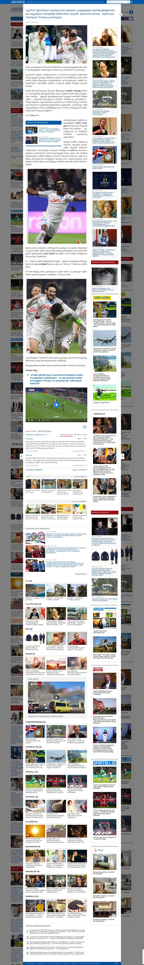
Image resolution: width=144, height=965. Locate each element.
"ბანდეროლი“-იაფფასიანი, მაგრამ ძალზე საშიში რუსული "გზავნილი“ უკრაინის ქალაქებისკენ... (104, 350)
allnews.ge (32, 822)
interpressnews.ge (36, 722)
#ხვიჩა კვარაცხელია (44, 431)
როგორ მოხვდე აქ (80, 476)
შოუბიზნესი (77, 2)
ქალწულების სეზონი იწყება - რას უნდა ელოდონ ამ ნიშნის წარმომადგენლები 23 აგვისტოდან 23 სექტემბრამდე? (105, 223)
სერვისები (57, 963)
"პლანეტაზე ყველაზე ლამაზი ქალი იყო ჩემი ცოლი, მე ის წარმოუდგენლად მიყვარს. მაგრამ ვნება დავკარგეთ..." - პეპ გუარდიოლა (56, 948)
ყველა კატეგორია (95, 2)
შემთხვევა (85, 2)
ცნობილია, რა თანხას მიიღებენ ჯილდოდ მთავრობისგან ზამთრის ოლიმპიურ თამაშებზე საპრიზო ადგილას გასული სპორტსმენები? (66, 535)
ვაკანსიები (74, 963)
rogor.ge (30, 654)
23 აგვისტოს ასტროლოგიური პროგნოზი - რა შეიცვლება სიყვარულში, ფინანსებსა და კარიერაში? (103, 195)
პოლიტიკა (36, 2)
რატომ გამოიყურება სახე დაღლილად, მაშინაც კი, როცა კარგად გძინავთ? (102, 290)
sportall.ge (32, 772)
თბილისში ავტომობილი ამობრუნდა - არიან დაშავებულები (101, 112)
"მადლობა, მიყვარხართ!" (101, 402)
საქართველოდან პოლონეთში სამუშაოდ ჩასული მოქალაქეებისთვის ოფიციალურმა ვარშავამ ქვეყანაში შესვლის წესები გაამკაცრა (104, 720)
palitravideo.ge (33, 604)
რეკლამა (49, 963)
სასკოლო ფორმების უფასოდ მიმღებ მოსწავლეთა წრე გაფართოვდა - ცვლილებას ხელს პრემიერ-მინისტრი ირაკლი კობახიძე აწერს (104, 572)
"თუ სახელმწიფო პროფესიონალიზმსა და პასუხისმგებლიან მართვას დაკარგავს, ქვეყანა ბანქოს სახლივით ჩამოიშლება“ (102, 377)
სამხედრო (69, 2)
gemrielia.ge (32, 896)
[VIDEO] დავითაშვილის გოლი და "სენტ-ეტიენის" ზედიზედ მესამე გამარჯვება (104, 786)
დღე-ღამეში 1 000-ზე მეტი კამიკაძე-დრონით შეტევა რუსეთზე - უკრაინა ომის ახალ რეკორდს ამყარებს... (104, 656)
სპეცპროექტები (30, 963)
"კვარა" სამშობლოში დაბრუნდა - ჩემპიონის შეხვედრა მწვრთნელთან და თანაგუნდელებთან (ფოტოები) (124, 956)
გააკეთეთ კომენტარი (34, 470)
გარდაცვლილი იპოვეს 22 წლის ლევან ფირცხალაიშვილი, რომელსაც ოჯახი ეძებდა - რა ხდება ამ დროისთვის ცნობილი (104, 140)
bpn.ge (29, 629)
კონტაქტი (65, 963)
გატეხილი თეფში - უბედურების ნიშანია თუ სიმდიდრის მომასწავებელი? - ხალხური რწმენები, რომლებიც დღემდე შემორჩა (104, 253)
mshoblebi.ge (32, 872)
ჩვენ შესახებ (41, 963)
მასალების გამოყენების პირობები (89, 963)
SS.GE (28, 476)
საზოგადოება (45, 2)
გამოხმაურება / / (80, 451)
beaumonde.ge (33, 847)
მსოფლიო (62, 2)
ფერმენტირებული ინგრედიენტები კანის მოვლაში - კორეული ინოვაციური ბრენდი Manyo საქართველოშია (64, 517)
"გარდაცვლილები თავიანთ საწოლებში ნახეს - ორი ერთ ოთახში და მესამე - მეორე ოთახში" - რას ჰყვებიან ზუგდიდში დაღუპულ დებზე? (104, 323)
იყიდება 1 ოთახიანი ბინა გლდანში (48, 491)
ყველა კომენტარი (80, 470)
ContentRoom (82, 501)
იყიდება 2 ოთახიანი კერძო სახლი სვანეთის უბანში (64, 492)
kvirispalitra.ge (34, 747)
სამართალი (54, 2)
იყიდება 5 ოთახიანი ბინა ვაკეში (33, 491)
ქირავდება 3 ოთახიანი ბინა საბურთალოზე (78, 492)
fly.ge (29, 581)
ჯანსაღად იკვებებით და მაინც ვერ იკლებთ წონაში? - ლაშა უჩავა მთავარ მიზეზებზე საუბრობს (80, 517)
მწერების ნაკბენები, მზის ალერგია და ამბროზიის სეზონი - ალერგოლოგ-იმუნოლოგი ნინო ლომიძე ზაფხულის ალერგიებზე (33, 517)
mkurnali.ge (32, 797)
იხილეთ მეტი (80, 574)
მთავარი (29, 2)
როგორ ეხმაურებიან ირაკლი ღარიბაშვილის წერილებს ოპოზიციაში (102, 692)
